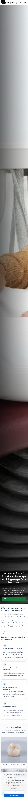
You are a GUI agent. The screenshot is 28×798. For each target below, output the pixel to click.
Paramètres (14, 788)
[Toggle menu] (25, 2)
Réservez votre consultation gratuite (15, 599)
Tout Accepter (14, 795)
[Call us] (21, 2)
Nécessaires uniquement (14, 792)
